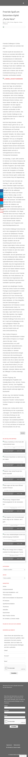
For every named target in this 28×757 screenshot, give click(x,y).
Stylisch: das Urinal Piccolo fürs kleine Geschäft (14, 476)
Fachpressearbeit (8, 589)
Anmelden (13, 673)
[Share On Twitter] (1, 193)
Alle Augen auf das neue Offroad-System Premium (14, 490)
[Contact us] (1, 205)
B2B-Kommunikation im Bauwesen (13, 597)
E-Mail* (6, 650)
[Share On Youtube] (1, 199)
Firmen (11, 22)
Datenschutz (17, 745)
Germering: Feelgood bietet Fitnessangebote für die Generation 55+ (14, 507)
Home (4, 586)
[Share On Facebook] (1, 190)
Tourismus (6, 606)
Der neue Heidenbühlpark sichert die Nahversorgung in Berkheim (14, 540)
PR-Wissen (6, 600)
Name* (5, 661)
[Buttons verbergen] (2, 212)
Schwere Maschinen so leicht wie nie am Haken (14, 462)
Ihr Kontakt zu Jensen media (11, 618)
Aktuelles (5, 609)
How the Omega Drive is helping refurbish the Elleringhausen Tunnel (14, 555)
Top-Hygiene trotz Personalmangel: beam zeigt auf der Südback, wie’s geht (14, 525)
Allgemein (16, 22)
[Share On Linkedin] (1, 196)
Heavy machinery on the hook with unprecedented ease (14, 447)
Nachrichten (6, 612)
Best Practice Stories (9, 615)
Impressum (9, 745)
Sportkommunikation (9, 603)
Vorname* (6, 655)
